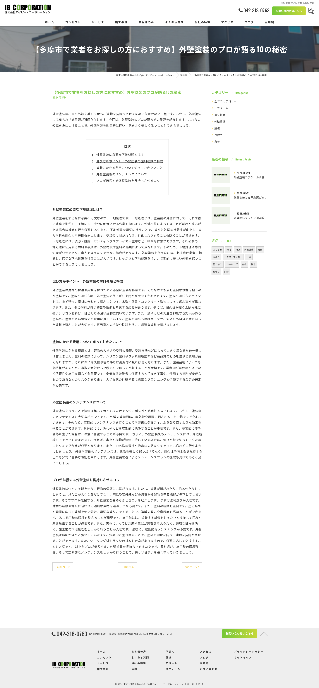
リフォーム (221, 108)
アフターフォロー (233, 256)
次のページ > (192, 567)
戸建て (218, 135)
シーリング (232, 264)
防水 (253, 264)
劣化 (244, 264)
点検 (217, 142)
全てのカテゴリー (225, 101)
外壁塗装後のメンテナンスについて (121, 174)
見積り (216, 271)
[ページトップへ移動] (263, 633)
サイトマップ (243, 657)
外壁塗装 (220, 121)
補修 (260, 249)
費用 (229, 249)
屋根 (217, 128)
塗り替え (220, 115)
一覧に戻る (127, 567)
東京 (238, 249)
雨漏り (216, 256)
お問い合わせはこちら (289, 11)
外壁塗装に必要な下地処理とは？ (120, 154)
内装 (226, 271)
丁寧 (249, 256)
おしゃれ (217, 249)
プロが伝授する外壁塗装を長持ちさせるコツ (128, 180)
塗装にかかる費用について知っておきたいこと (129, 167)
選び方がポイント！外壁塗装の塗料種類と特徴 (129, 161)
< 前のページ (62, 567)
